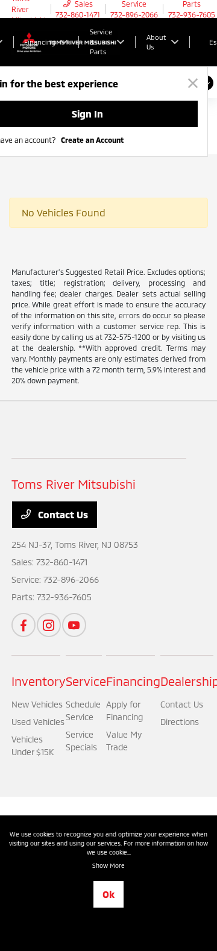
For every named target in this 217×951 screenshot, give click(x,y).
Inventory (38, 681)
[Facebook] (23, 625)
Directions (179, 722)
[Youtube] (74, 625)
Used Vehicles (37, 722)
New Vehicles (37, 704)
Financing (133, 681)
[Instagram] (49, 625)
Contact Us (62, 514)
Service (86, 681)
